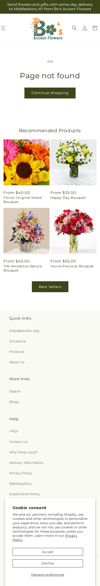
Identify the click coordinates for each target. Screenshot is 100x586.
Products (16, 352)
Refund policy (20, 483)
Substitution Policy (24, 494)
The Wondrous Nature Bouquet (22, 268)
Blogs (14, 402)
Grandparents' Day (24, 331)
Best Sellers (50, 287)
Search (14, 391)
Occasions (17, 341)
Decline (48, 563)
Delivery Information (26, 463)
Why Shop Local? (23, 452)
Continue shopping (50, 93)
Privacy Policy (20, 473)
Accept (47, 552)
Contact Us (18, 442)
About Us (16, 362)
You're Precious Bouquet (72, 266)
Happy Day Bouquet (68, 198)
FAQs (13, 431)
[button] (74, 28)
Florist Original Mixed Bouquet (22, 200)
